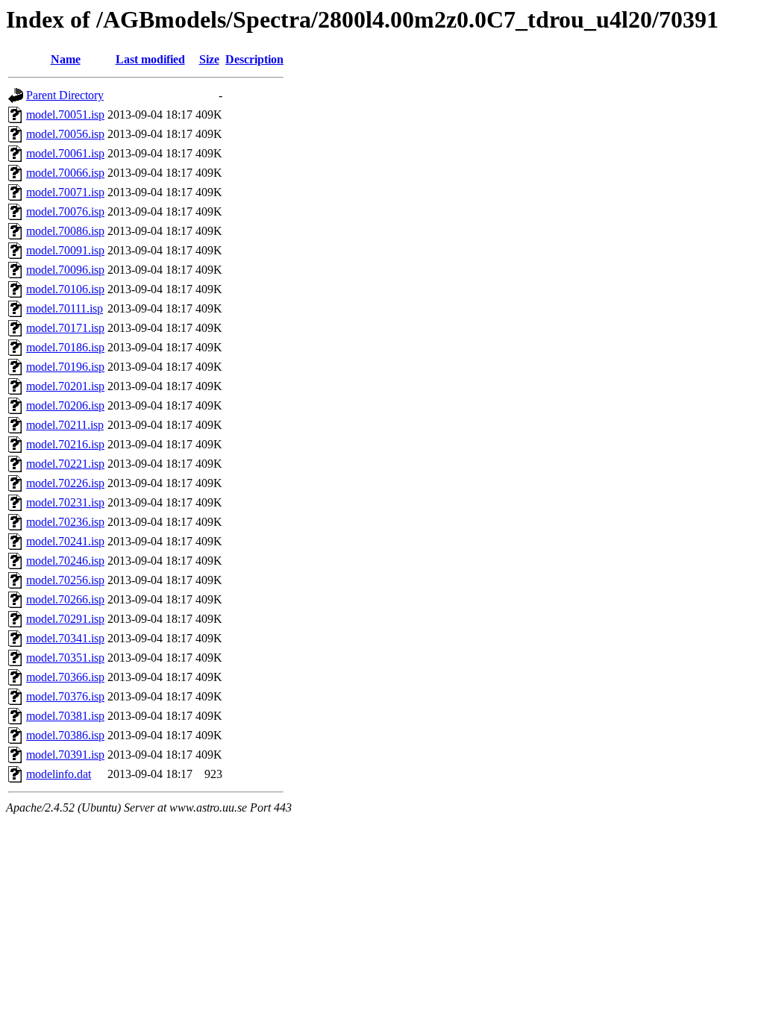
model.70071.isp (65, 192)
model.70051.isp (65, 114)
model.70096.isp (65, 269)
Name (66, 59)
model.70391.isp (65, 754)
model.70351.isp (65, 657)
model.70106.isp (65, 289)
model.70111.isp (64, 308)
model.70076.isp (65, 211)
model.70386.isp (65, 735)
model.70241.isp (65, 541)
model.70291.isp (65, 618)
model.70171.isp (65, 328)
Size (209, 59)
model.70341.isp (65, 638)
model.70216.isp (65, 444)
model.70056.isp (65, 134)
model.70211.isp (65, 424)
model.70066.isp (65, 172)
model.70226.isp (65, 483)
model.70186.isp (65, 347)
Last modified (150, 59)
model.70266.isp (65, 599)
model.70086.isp (65, 231)
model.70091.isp (65, 250)
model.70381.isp (65, 715)
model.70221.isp (65, 463)
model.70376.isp (65, 696)
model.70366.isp (65, 677)
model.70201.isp (65, 386)
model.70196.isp (65, 366)
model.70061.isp (65, 153)
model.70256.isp (65, 580)
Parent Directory (65, 95)
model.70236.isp (65, 521)
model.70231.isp (65, 502)
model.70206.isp (65, 405)
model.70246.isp (65, 560)
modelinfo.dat (58, 774)
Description (254, 59)
